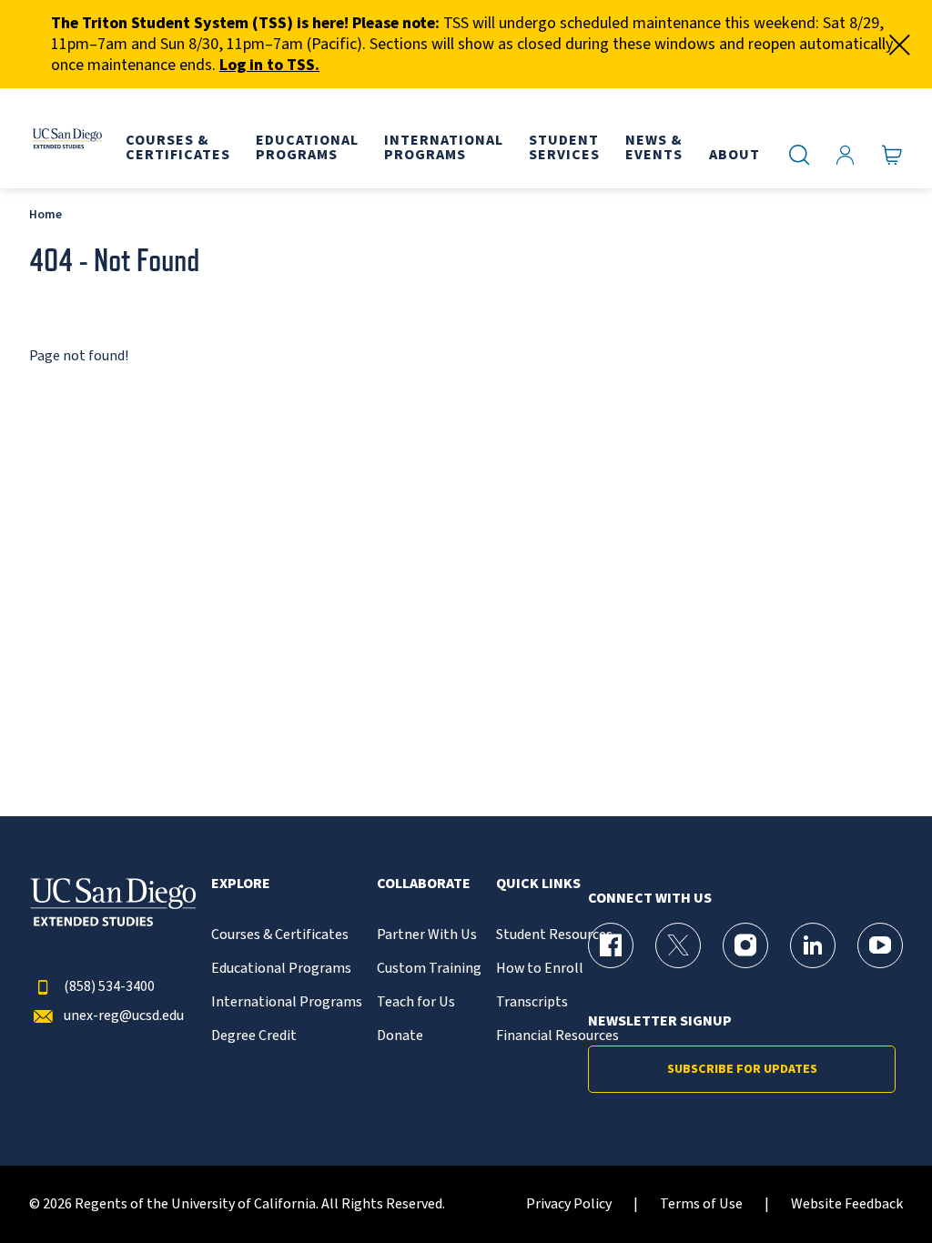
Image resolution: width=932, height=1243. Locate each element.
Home (45, 214)
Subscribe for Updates (742, 1069)
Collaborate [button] (424, 884)
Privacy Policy (569, 1204)
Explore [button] (240, 884)
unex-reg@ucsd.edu (124, 1016)
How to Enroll (539, 968)
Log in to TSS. (269, 65)
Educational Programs (281, 968)
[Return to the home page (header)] (66, 138)
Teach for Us (416, 1002)
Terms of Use (701, 1204)
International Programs (286, 1002)
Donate (400, 1036)
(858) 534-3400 (109, 986)
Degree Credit (254, 1036)
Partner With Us (427, 935)
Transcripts (532, 1002)
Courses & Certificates (280, 935)
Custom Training (429, 968)
